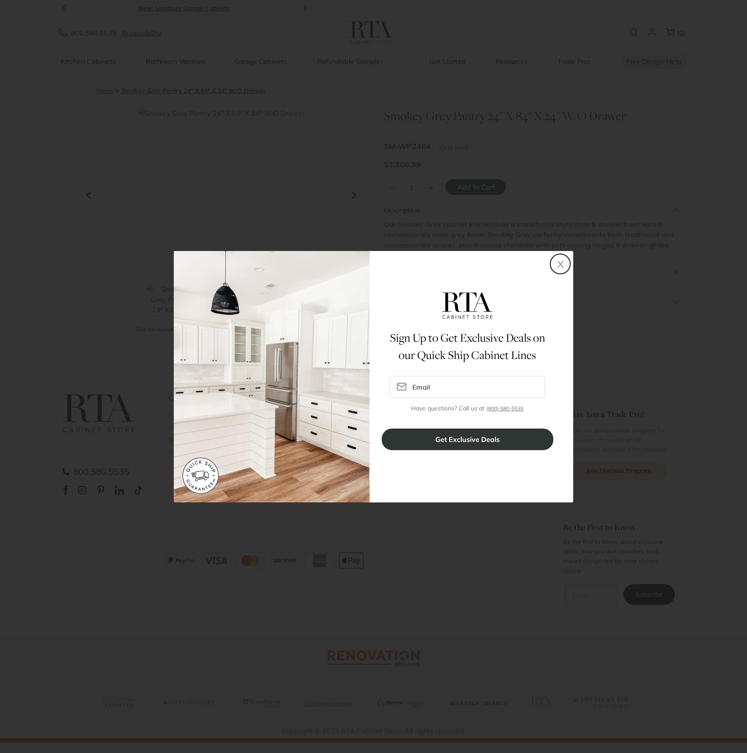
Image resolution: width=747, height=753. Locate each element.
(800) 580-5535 (505, 408)
